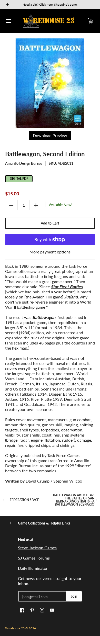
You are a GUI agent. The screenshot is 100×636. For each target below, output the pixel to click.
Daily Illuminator (33, 568)
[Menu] (8, 21)
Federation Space (24, 499)
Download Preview (50, 135)
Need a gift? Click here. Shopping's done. (50, 4)
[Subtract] (11, 205)
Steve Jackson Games (37, 547)
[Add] (36, 205)
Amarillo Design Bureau (23, 163)
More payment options (50, 251)
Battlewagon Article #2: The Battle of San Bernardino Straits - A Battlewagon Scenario (73, 500)
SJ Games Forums (34, 557)
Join (74, 596)
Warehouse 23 (15, 628)
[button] (90, 21)
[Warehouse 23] (48, 21)
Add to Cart (50, 223)
